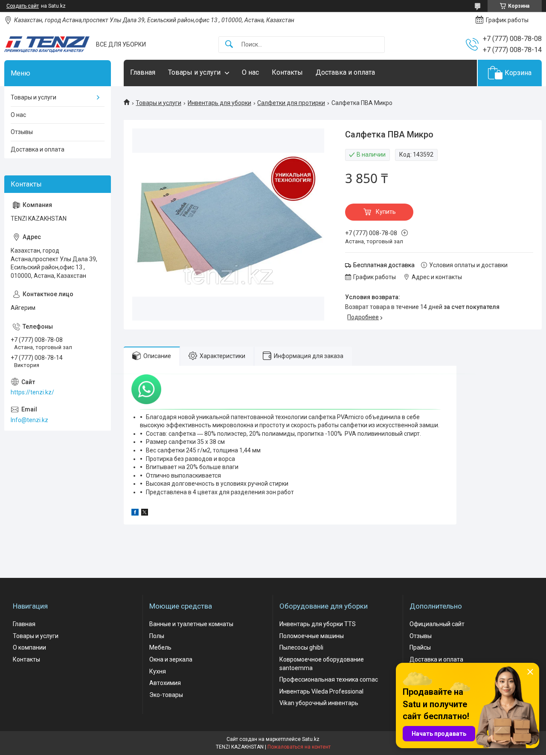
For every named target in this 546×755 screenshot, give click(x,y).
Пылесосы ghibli (301, 647)
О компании (29, 647)
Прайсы (420, 647)
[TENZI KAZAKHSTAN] (47, 44)
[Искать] (229, 44)
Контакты (287, 72)
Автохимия (165, 682)
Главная (142, 72)
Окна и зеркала (170, 659)
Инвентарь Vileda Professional (321, 691)
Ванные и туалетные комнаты (191, 624)
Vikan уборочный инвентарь (318, 703)
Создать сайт (22, 6)
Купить (386, 211)
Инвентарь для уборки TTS (317, 624)
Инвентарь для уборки (219, 102)
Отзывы (22, 131)
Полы (156, 636)
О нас (250, 72)
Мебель (160, 647)
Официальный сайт (437, 624)
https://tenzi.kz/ (32, 392)
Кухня (157, 671)
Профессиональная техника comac (328, 679)
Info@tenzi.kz (29, 420)
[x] (144, 513)
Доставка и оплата (345, 72)
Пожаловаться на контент (299, 747)
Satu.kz (310, 739)
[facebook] (135, 513)
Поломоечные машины (311, 636)
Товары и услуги (194, 72)
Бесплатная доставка (384, 265)
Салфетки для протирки (291, 102)
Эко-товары (166, 694)
